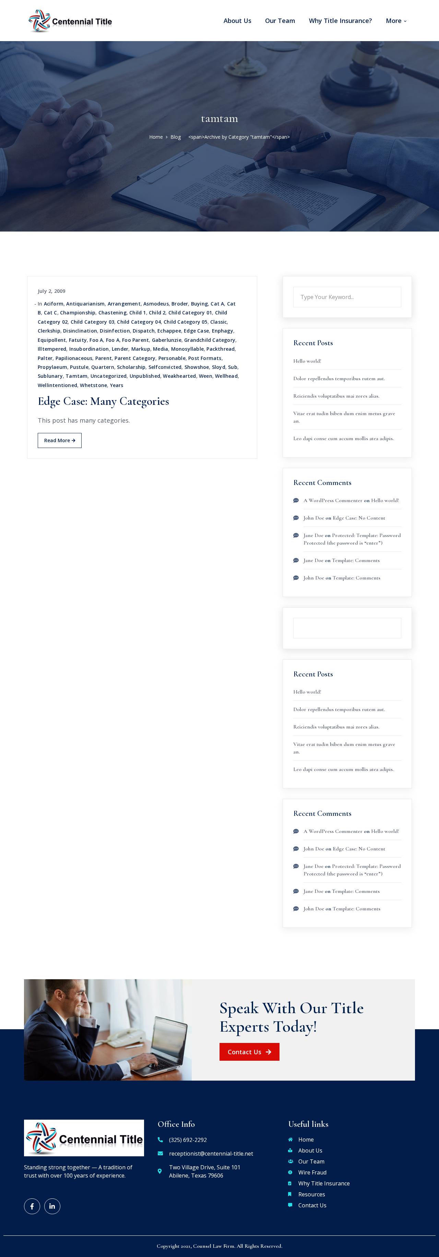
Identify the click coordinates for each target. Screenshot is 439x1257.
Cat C (50, 312)
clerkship (49, 330)
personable (172, 358)
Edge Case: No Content (359, 517)
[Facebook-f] (32, 1206)
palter (45, 358)
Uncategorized (109, 376)
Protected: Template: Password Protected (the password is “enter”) (352, 870)
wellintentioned (57, 385)
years (116, 385)
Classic (218, 322)
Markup (140, 349)
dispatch (144, 330)
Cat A (217, 303)
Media (160, 349)
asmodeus (156, 303)
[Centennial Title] (70, 20)
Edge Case (196, 330)
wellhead (226, 376)
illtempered (52, 349)
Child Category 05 (185, 322)
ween (205, 376)
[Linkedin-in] (52, 1206)
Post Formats (204, 358)
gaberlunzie (166, 340)
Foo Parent (135, 340)
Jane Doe (313, 535)
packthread (220, 349)
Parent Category (135, 358)
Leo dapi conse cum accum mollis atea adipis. (343, 438)
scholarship (131, 367)
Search (401, 286)
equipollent (52, 340)
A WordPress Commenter (333, 500)
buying (199, 303)
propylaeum (52, 367)
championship (77, 312)
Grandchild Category (209, 340)
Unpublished (145, 376)
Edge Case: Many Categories (103, 401)
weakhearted (179, 376)
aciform (53, 303)
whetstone (93, 385)
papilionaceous (74, 358)
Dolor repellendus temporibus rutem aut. (339, 378)
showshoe (197, 367)
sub (232, 367)
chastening (112, 312)
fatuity (78, 340)
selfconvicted (165, 367)
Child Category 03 (92, 322)
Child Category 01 (190, 312)
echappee (169, 330)
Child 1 (137, 312)
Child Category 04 (139, 322)
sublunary (50, 376)
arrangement (124, 303)
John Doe (314, 517)
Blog (175, 137)
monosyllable (187, 349)
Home (156, 137)
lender (120, 349)
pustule (79, 367)
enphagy (222, 330)
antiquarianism (85, 303)
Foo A (96, 340)
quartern (102, 367)
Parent (103, 358)
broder (179, 303)
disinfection (115, 330)
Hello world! (307, 361)
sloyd (218, 367)
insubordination (89, 349)
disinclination (80, 330)
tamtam (76, 376)
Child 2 (157, 312)
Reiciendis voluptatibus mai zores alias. (336, 396)
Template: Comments (356, 560)
